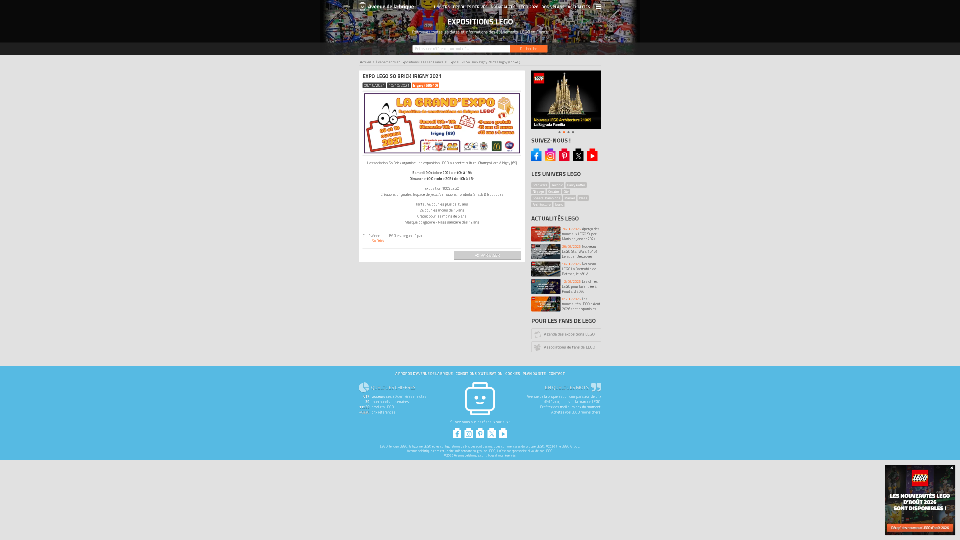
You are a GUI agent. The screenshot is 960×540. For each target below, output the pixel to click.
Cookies (512, 373)
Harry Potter (576, 185)
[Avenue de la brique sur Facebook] (536, 159)
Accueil (365, 62)
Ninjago (538, 191)
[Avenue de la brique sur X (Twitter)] (578, 159)
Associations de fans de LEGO (569, 347)
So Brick (378, 241)
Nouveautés (503, 7)
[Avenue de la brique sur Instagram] (550, 159)
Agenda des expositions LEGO (569, 334)
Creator (553, 191)
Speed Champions (546, 197)
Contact (556, 373)
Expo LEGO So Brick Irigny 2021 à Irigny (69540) (484, 62)
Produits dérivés (470, 7)
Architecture (542, 204)
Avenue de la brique (386, 6)
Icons (559, 204)
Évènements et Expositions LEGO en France (410, 62)
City (566, 191)
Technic (557, 185)
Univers (442, 7)
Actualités (579, 7)
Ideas (583, 197)
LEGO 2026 (528, 7)
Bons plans (553, 7)
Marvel (569, 197)
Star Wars (540, 185)
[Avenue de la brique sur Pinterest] (564, 159)
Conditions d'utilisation (479, 373)
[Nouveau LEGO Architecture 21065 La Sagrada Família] (566, 99)
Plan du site (534, 373)
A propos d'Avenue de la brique (424, 373)
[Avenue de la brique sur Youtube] (592, 159)
